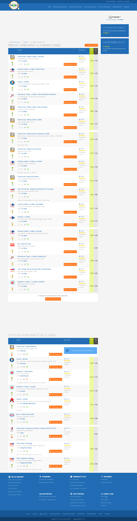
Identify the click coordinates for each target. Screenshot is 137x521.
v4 (56, 519)
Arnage (23, 391)
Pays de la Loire (15, 42)
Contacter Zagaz (106, 502)
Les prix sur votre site (77, 500)
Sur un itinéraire (13, 485)
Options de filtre (92, 45)
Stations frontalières (14, 482)
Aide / (104, 496)
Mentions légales (91, 513)
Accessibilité (80, 513)
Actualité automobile (76, 485)
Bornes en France (14, 494)
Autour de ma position (15, 480)
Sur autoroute (12, 488)
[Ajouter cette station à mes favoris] (24, 64)
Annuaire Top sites (106, 482)
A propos (34, 513)
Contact (107, 513)
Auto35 (107, 46)
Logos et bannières (55, 513)
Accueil (14, 5)
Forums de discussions (77, 482)
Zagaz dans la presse (69, 513)
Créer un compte (124, 1)
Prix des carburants (60, 7)
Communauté (117, 7)
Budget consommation (46, 482)
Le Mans (24, 61)
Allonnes (23, 351)
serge (82, 268)
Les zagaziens (74, 479)
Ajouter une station (54, 299)
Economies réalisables (46, 479)
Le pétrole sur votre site (77, 502)
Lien (48, 200)
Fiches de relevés (75, 496)
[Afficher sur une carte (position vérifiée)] (27, 64)
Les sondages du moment (78, 488)
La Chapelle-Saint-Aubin (28, 403)
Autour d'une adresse (15, 492)
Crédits (100, 513)
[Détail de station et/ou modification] (22, 64)
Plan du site (104, 500)
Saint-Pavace (25, 376)
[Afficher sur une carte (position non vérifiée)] (26, 379)
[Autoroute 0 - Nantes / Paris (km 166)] (32, 443)
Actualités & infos (90, 7)
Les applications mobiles (78, 505)
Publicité (103, 505)
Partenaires (104, 479)
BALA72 (68, 428)
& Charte (43, 513)
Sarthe (25, 42)
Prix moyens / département (47, 500)
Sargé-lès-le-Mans (26, 448)
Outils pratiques (104, 7)
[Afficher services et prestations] (19, 64)
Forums (126, 7)
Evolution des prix (75, 7)
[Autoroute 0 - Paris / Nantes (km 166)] (34, 458)
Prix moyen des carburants (47, 496)
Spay (22, 433)
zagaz (82, 56)
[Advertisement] (53, 26)
